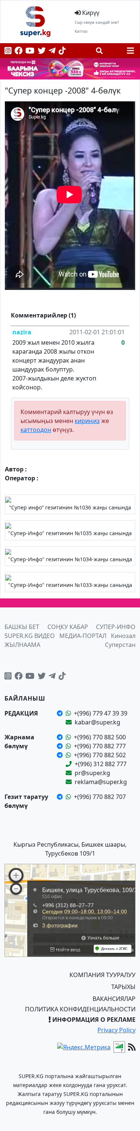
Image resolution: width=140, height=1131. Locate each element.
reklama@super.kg (101, 782)
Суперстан (120, 645)
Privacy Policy (116, 1030)
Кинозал (123, 636)
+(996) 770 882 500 (100, 737)
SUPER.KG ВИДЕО (29, 636)
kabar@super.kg (97, 722)
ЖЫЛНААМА (22, 645)
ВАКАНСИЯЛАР (114, 999)
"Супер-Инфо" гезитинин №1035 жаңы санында (70, 533)
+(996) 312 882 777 (101, 764)
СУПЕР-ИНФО (116, 627)
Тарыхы (123, 987)
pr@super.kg (92, 773)
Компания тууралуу (102, 975)
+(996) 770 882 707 (100, 797)
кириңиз (87, 421)
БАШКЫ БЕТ (21, 627)
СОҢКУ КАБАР (67, 627)
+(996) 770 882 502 (100, 755)
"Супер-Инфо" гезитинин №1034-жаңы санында (70, 559)
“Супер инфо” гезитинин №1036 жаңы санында (70, 507)
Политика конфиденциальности (80, 1009)
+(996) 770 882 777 (100, 746)
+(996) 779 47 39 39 (100, 713)
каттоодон (36, 430)
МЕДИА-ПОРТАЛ (82, 636)
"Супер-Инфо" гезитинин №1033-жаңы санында (70, 584)
